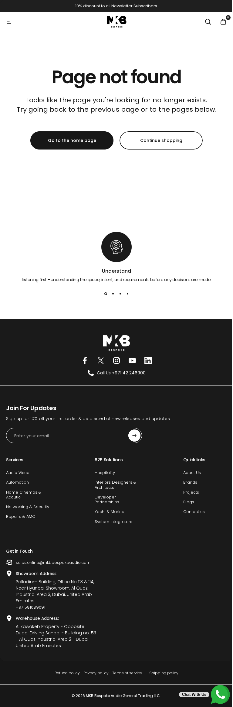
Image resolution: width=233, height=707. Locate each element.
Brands (190, 482)
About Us (192, 472)
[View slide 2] (112, 294)
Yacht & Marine (109, 511)
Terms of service (127, 673)
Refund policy (67, 673)
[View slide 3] (120, 294)
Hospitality (105, 472)
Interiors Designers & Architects (115, 485)
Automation (17, 482)
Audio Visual (18, 472)
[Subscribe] (134, 435)
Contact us (194, 511)
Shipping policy (163, 673)
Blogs (188, 502)
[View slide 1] (105, 294)
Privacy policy (96, 673)
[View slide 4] (127, 294)
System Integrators (113, 521)
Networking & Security (27, 507)
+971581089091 (30, 607)
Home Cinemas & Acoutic (23, 495)
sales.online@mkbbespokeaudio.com (53, 562)
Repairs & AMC (20, 516)
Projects (191, 492)
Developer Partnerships (107, 500)
